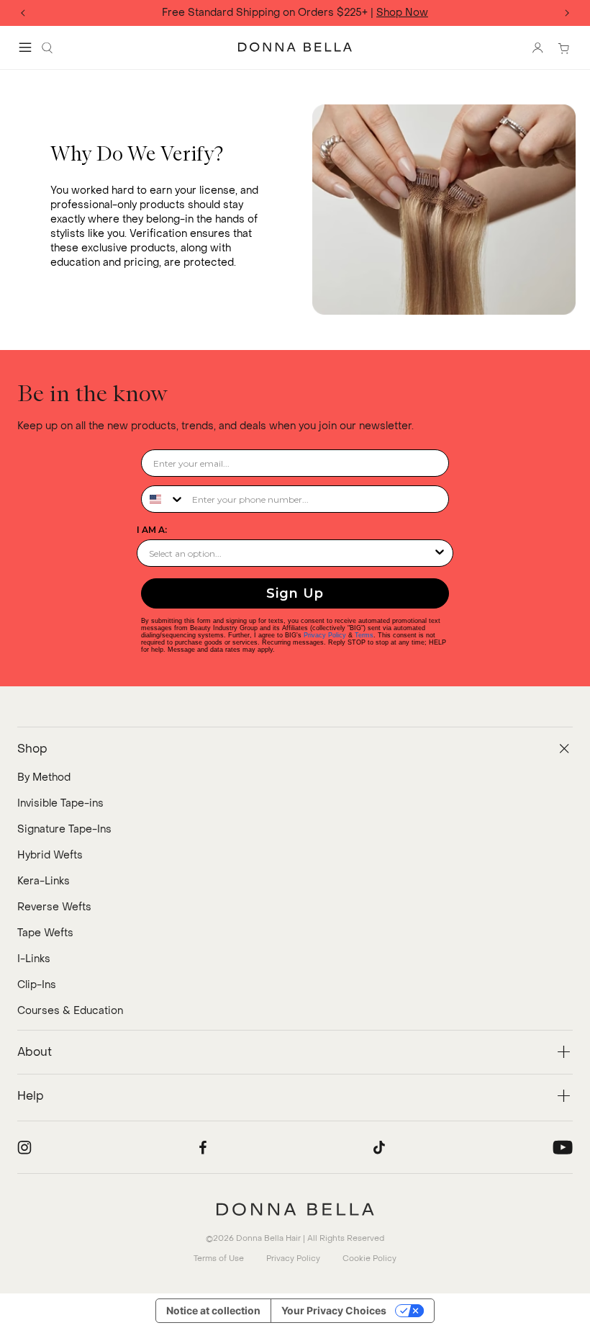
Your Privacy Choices (333, 1310)
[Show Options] (439, 553)
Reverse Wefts (54, 907)
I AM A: (152, 529)
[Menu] (25, 47)
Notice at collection (213, 1310)
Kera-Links (43, 881)
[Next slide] (567, 13)
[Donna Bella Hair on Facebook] (202, 1147)
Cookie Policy (369, 1258)
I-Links (33, 959)
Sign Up (295, 593)
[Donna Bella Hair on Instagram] (24, 1147)
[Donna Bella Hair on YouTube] (563, 1147)
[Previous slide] (23, 13)
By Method (44, 777)
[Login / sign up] (537, 47)
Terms (364, 635)
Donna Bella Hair (268, 1238)
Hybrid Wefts (50, 855)
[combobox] (163, 499)
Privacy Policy (325, 635)
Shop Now (402, 13)
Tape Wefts (45, 933)
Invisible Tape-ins (60, 803)
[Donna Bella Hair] (295, 1209)
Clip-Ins (36, 985)
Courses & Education (70, 1011)
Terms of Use (219, 1258)
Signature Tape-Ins (64, 829)
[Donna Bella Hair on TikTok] (379, 1147)
